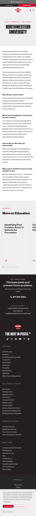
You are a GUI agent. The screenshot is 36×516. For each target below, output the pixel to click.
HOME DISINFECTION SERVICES (18, 308)
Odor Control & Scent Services (12, 434)
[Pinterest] (24, 339)
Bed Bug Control (7, 392)
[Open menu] (33, 10)
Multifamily (5, 373)
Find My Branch (7, 458)
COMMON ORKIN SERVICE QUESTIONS (18, 313)
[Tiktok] (7, 339)
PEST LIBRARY (18, 311)
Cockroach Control (8, 400)
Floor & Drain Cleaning (9, 432)
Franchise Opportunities (10, 464)
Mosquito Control (7, 394)
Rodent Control (7, 402)
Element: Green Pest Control (11, 408)
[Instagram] (12, 339)
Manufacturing (7, 370)
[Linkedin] (28, 339)
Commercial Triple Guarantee (11, 448)
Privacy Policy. (6, 501)
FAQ (3, 456)
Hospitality (5, 368)
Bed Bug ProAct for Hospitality (12, 413)
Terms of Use (18, 485)
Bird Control (6, 389)
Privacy (18, 487)
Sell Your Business (8, 467)
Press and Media (7, 461)
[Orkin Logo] (18, 10)
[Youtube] (20, 339)
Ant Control (6, 397)
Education (5, 354)
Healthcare (6, 365)
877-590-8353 (19, 297)
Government (6, 362)
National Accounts (8, 453)
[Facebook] (16, 339)
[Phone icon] (30, 10)
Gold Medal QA (7, 450)
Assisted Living (7, 352)
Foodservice (6, 360)
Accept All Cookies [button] (8, 506)
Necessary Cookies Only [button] (21, 506)
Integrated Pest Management (11, 411)
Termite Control (7, 405)
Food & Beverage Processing (11, 357)
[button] (8, 511)
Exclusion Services (8, 426)
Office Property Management (11, 376)
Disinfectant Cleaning (9, 429)
